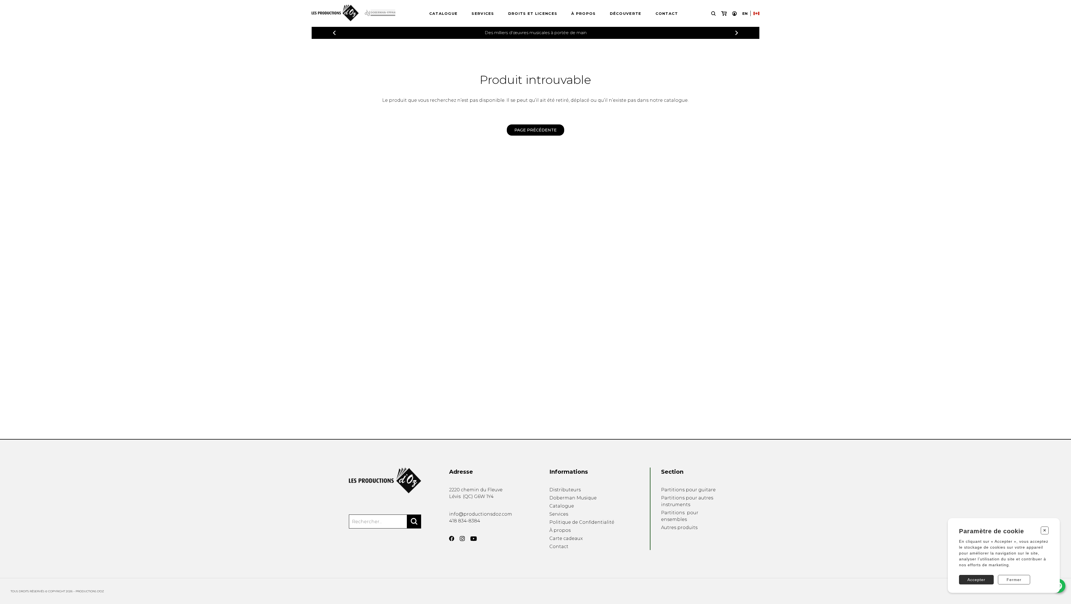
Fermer (1014, 579)
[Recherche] (713, 13)
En (745, 13)
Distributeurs (565, 489)
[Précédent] (334, 33)
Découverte (625, 13)
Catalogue (443, 13)
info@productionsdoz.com (480, 514)
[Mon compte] (734, 13)
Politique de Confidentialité (581, 522)
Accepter (976, 579)
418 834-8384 (464, 520)
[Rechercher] (414, 521)
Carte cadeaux (566, 538)
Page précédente (535, 130)
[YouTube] (473, 538)
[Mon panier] (724, 13)
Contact (666, 13)
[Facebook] (451, 538)
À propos (583, 13)
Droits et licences (532, 13)
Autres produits (679, 527)
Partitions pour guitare (688, 489)
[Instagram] (462, 538)
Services (483, 13)
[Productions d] (385, 480)
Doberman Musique (573, 498)
